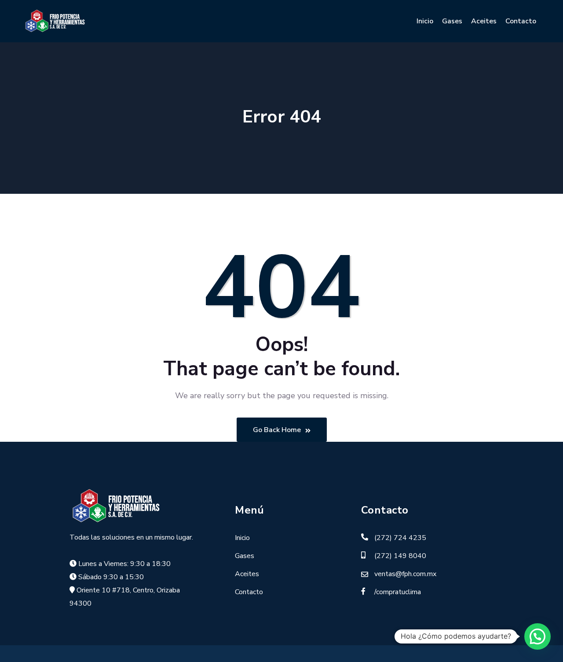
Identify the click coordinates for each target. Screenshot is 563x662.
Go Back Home (277, 430)
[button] (537, 636)
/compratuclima (397, 592)
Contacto (520, 21)
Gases (452, 21)
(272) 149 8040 (400, 556)
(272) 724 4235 (400, 538)
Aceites (484, 21)
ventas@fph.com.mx (405, 574)
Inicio (425, 21)
